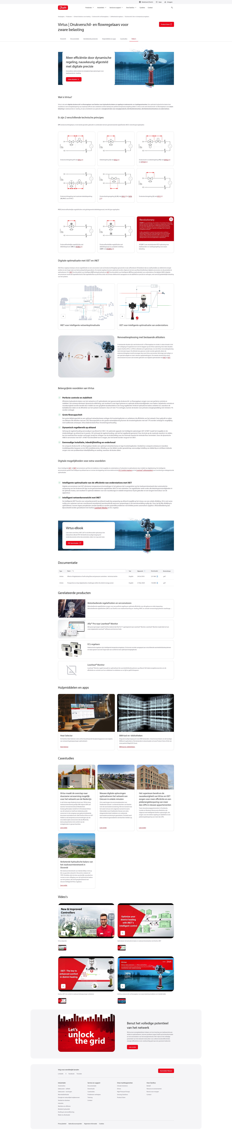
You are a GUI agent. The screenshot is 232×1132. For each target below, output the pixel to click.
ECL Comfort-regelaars (125, 470)
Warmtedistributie (63, 1094)
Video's (134, 39)
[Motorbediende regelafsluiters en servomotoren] (71, 608)
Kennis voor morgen (153, 1091)
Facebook (71, 1074)
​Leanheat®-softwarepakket (144, 470)
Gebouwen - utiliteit (64, 1089)
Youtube (79, 1074)
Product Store (121, 1097)
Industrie (60, 1103)
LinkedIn (60, 1074)
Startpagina (61, 16)
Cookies (101, 1124)
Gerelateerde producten (90, 39)
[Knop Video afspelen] (63, 933)
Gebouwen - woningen (65, 1091)
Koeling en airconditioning (66, 1112)
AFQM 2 (78, 247)
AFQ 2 (116, 160)
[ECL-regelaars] (71, 649)
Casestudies (123, 39)
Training (90, 1097)
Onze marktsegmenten (125, 1083)
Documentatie (74, 39)
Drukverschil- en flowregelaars (100, 16)
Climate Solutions (122, 1086)
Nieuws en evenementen (154, 1089)
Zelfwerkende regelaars (116, 16)
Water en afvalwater (64, 1115)
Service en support (94, 1083)
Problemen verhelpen (94, 1094)
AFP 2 (79, 160)
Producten (69, 16)
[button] (158, 2)
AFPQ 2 (166, 160)
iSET (108, 272)
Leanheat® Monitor (101, 508)
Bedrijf (149, 1086)
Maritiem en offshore (64, 1106)
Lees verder (63, 828)
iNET (71, 272)
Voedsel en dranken (64, 1100)
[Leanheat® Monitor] (71, 670)
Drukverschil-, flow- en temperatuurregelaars (137, 16)
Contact (90, 1100)
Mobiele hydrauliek (64, 1109)
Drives (119, 1089)
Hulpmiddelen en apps (109, 39)
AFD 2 (159, 196)
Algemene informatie (90, 1124)
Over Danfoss (151, 1083)
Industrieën (62, 1083)
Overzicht (63, 39)
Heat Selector (64, 747)
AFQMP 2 (109, 249)
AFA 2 (123, 196)
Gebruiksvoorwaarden (75, 1124)
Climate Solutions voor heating (82, 16)
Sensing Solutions (122, 1094)
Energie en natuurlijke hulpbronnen (69, 1097)
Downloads (91, 1089)
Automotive (61, 1086)
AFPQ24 (143, 162)
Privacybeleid (62, 1124)
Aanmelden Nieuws (166, 1071)
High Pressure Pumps (123, 1091)
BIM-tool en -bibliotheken (127, 747)
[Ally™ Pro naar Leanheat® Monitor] (71, 629)
